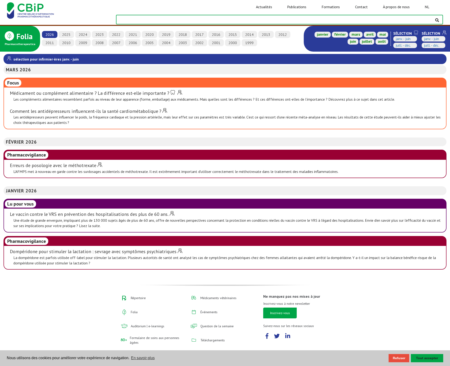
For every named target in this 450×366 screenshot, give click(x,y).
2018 (183, 34)
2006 (133, 42)
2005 (149, 42)
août (382, 41)
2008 (99, 42)
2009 (83, 42)
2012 (282, 34)
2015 (233, 34)
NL (427, 6)
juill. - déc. (403, 45)
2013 (266, 34)
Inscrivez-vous (280, 313)
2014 (249, 34)
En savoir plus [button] (143, 358)
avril (370, 34)
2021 (133, 34)
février (340, 34)
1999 (249, 42)
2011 (49, 42)
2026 (49, 34)
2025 (66, 34)
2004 (166, 42)
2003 (183, 42)
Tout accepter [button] (427, 358)
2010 (66, 42)
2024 (83, 34)
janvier (322, 34)
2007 (116, 42)
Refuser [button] (399, 358)
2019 (166, 34)
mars (356, 34)
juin (353, 41)
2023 (99, 34)
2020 (149, 34)
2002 (199, 42)
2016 (216, 34)
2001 (216, 42)
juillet (367, 41)
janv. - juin (403, 38)
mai (382, 34)
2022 (116, 34)
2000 (233, 42)
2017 (199, 34)
